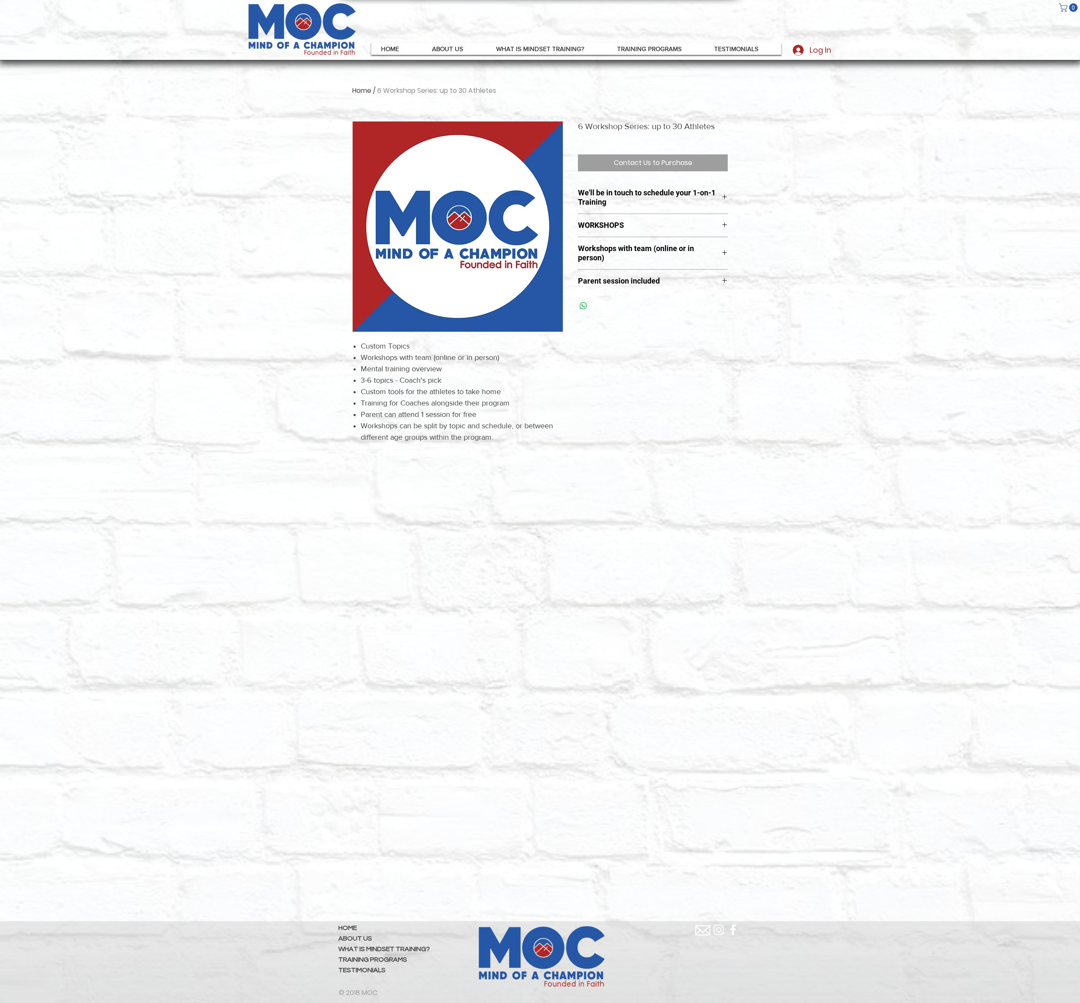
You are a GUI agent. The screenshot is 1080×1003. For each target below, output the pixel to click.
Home (361, 90)
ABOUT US (355, 938)
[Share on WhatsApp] (583, 306)
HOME (347, 928)
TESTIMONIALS (362, 970)
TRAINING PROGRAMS (372, 959)
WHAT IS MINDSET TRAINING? (384, 949)
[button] (1069, 7)
